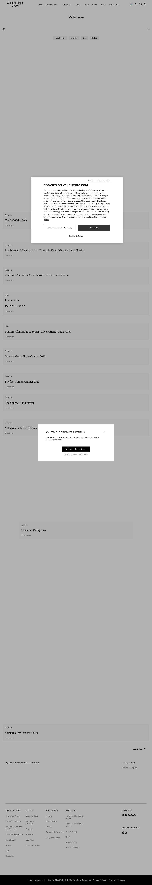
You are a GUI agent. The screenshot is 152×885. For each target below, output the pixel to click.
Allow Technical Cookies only (59, 228)
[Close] (104, 431)
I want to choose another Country (76, 454)
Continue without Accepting (99, 181)
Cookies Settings (76, 236)
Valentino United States (76, 449)
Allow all (94, 228)
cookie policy (91, 217)
